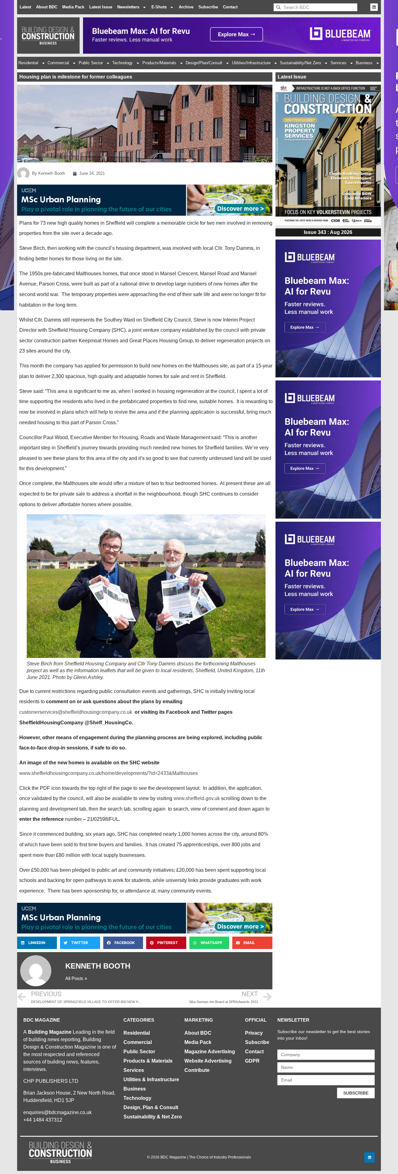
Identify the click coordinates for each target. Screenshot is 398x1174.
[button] (37, 943)
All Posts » (76, 978)
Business (364, 63)
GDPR (252, 1061)
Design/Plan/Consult (204, 63)
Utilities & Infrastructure (151, 1079)
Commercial (58, 63)
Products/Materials (159, 63)
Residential (28, 63)
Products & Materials (148, 1061)
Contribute (197, 1070)
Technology (122, 63)
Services (338, 63)
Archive (186, 7)
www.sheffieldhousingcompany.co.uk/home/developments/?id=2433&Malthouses (108, 773)
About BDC (46, 7)
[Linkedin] (374, 7)
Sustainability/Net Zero (300, 63)
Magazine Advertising (209, 1051)
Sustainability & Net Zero (152, 1116)
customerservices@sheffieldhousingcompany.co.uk (75, 712)
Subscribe (208, 7)
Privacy (254, 1033)
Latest (25, 7)
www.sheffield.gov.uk (197, 798)
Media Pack (73, 7)
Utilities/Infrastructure (251, 63)
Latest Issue (100, 7)
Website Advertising (208, 1061)
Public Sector (91, 63)
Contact (230, 7)
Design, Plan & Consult (150, 1107)
